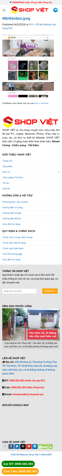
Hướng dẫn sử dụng (13, 207)
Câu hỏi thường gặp (12, 254)
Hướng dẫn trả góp (12, 213)
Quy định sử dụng (11, 224)
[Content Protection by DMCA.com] (45, 446)
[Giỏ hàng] (55, 10)
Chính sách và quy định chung (17, 237)
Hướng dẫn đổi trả (11, 218)
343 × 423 (34, 24)
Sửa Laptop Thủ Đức (13, 177)
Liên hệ (6, 188)
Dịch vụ (6, 172)
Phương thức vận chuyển (15, 202)
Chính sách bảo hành (13, 248)
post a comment (41, 103)
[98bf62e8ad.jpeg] (28, 65)
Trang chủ (7, 161)
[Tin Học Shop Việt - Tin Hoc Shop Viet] (30, 10)
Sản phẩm (8, 166)
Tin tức (6, 183)
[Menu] (4, 10)
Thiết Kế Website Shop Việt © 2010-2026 (31, 454)
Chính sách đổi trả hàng (14, 243)
